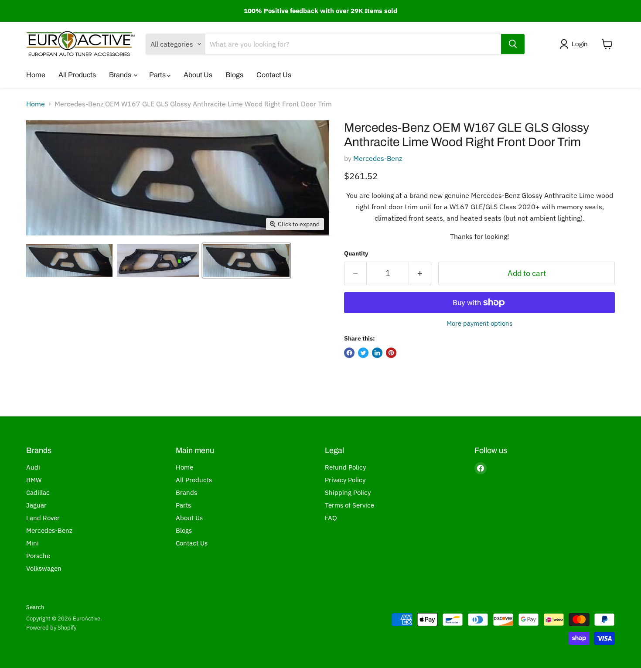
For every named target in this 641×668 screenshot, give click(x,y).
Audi (33, 467)
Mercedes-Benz (377, 158)
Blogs (234, 74)
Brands (121, 74)
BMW (33, 480)
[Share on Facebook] (349, 353)
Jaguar (36, 505)
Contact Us (273, 74)
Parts (158, 74)
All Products (77, 74)
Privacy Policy (345, 480)
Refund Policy (345, 467)
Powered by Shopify (51, 627)
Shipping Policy (348, 492)
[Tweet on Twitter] (363, 353)
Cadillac (38, 492)
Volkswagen (43, 568)
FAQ (331, 518)
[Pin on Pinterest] (391, 353)
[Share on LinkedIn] (377, 353)
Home (35, 74)
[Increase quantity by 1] (420, 274)
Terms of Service (349, 505)
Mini (32, 543)
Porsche (38, 556)
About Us (198, 74)
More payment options (479, 323)
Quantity (356, 253)
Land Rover (43, 518)
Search (35, 607)
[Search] (513, 44)
